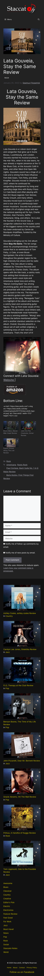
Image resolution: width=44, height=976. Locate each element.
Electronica (8, 910)
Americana (11, 465)
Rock (8, 461)
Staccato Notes (10, 948)
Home (9, 967)
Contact (22, 967)
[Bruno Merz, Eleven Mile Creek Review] (11, 425)
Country (9, 616)
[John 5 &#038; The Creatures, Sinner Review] (28, 425)
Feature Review (10, 914)
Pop (7, 688)
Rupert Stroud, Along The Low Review (8, 450)
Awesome (7, 883)
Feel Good (8, 918)
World (6, 952)
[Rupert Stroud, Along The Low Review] (11, 442)
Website (9, 380)
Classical (7, 891)
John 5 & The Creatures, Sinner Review (27, 433)
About (15, 967)
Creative (7, 898)
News (6, 933)
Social (6, 944)
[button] (39, 19)
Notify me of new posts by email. (20, 553)
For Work (7, 921)
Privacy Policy (32, 967)
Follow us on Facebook (22, 972)
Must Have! (8, 929)
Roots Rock (22, 465)
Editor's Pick (8, 902)
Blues (5, 887)
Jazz (8, 652)
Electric (6, 906)
